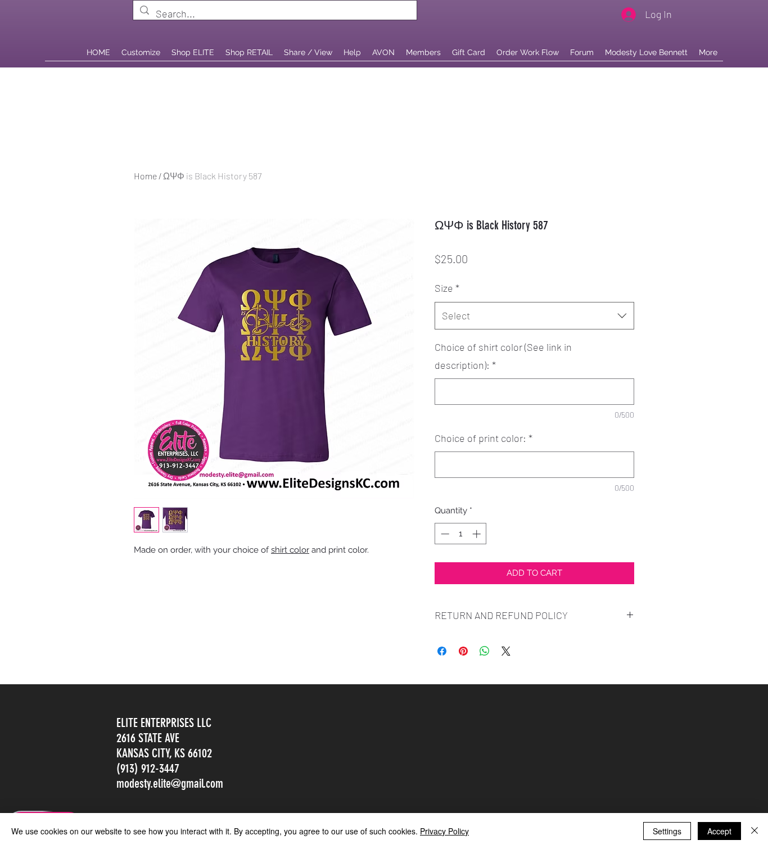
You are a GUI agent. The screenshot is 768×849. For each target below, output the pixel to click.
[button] (249, 52)
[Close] (754, 831)
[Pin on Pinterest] (463, 651)
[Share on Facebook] (442, 651)
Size (447, 288)
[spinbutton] (460, 533)
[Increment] (477, 533)
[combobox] (534, 316)
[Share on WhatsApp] (484, 651)
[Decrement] (443, 533)
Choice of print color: (483, 438)
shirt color (290, 550)
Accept (719, 831)
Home (145, 175)
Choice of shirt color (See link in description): (503, 356)
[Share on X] (506, 651)
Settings (667, 831)
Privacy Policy (444, 831)
